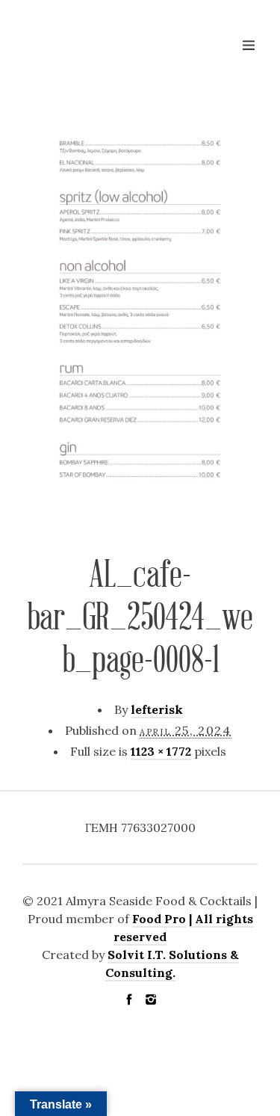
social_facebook (129, 999)
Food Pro (159, 918)
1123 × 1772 (161, 751)
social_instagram (151, 999)
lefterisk (157, 709)
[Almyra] (97, 51)
